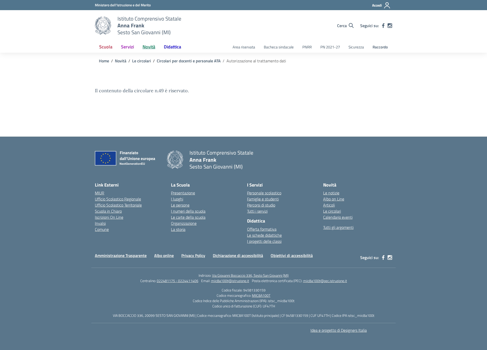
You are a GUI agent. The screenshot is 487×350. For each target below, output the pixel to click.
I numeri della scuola (188, 211)
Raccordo (380, 47)
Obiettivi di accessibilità (292, 255)
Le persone (180, 205)
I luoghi (177, 199)
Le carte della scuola (188, 217)
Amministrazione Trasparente (121, 255)
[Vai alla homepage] (103, 25)
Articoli (329, 205)
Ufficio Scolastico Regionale (118, 199)
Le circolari (332, 211)
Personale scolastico (264, 193)
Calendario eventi (338, 217)
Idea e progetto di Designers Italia (338, 330)
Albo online (164, 255)
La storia (178, 229)
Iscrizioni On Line (109, 217)
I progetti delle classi (264, 241)
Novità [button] (149, 46)
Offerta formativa (261, 229)
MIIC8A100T (261, 295)
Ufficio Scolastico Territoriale (118, 205)
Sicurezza (356, 47)
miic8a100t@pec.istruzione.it (325, 280)
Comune (102, 229)
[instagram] (390, 25)
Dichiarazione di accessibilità (238, 255)
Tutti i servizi (257, 211)
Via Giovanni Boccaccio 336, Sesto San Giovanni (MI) (250, 275)
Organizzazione (184, 223)
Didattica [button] (172, 46)
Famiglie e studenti (263, 199)
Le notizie (331, 193)
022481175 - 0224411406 (177, 280)
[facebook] (383, 25)
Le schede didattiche (264, 235)
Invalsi (100, 223)
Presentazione (183, 193)
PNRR (307, 47)
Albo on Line (333, 199)
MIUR (99, 193)
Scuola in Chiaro (108, 211)
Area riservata (244, 47)
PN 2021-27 (330, 47)
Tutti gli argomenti (338, 227)
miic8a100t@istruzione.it (230, 280)
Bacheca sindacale (279, 47)
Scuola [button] (105, 46)
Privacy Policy (193, 255)
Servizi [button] (127, 46)
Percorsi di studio (261, 205)
